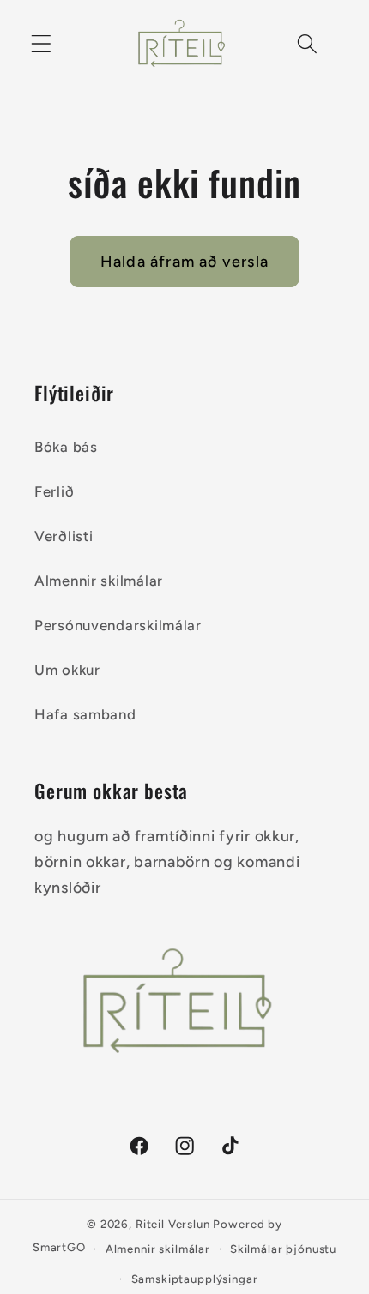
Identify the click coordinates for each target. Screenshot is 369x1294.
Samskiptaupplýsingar (194, 1278)
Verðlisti (63, 536)
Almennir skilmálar (98, 580)
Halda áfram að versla (184, 261)
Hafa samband (85, 714)
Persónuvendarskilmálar (118, 625)
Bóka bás (66, 446)
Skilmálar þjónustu (283, 1248)
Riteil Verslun (173, 1224)
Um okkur (67, 669)
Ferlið (54, 491)
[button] (41, 44)
